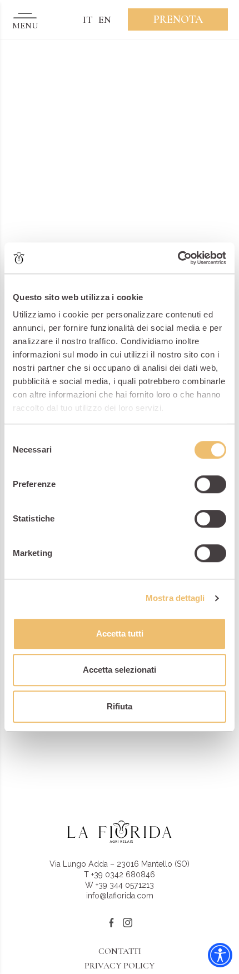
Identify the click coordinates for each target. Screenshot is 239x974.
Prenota (178, 19)
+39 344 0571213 (125, 885)
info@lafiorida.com (119, 895)
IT (88, 19)
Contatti (119, 951)
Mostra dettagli (175, 598)
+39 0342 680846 (123, 874)
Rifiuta (119, 706)
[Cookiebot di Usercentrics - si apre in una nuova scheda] (177, 258)
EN (104, 19)
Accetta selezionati (119, 669)
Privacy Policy (119, 965)
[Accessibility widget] (220, 955)
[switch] (210, 484)
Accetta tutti (119, 633)
